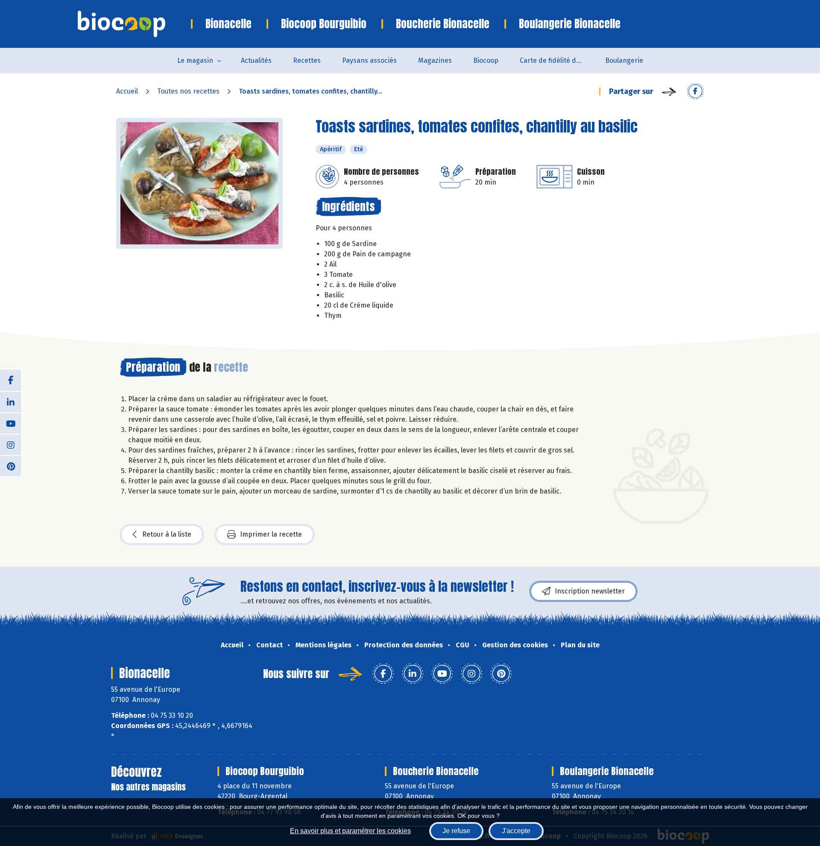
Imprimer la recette (271, 534)
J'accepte (516, 830)
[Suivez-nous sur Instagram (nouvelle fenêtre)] (10, 444)
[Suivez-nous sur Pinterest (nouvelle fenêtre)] (10, 465)
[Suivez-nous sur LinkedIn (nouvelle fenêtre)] (10, 401)
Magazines (435, 60)
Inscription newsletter (590, 591)
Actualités (256, 60)
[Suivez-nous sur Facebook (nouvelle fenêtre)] (10, 380)
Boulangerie (624, 60)
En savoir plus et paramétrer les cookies (350, 830)
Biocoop (485, 60)
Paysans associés (369, 60)
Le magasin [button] (195, 60)
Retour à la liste (166, 534)
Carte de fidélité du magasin (557, 60)
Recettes (307, 60)
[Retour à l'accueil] (134, 24)
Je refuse (456, 830)
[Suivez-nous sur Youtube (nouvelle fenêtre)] (10, 423)
